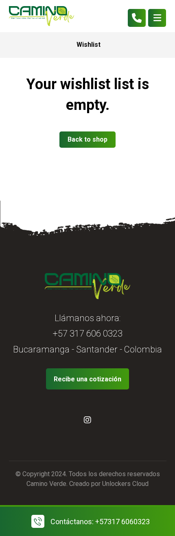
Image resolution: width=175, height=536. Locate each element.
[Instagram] (87, 420)
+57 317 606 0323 (87, 333)
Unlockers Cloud (125, 484)
